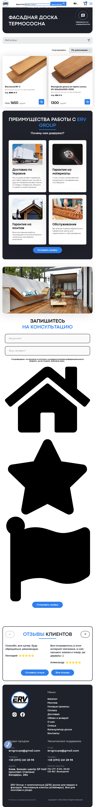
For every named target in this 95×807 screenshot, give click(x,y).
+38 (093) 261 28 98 (21, 760)
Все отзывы (63, 673)
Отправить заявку (47, 605)
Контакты (53, 733)
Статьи (52, 726)
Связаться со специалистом (83, 23)
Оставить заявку (47, 250)
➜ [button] (85, 634)
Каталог (53, 699)
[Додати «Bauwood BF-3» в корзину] (41, 101)
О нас (51, 722)
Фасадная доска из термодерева (20, 90)
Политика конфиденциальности (22, 800)
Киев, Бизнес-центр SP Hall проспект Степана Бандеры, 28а (28, 772)
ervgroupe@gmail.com (24, 751)
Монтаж (52, 703)
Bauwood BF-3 (12, 87)
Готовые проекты (58, 707)
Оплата (52, 711)
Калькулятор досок (60, 730)
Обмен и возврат (58, 718)
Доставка (53, 714)
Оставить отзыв (34, 673)
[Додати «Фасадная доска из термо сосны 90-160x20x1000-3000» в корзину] (87, 101)
